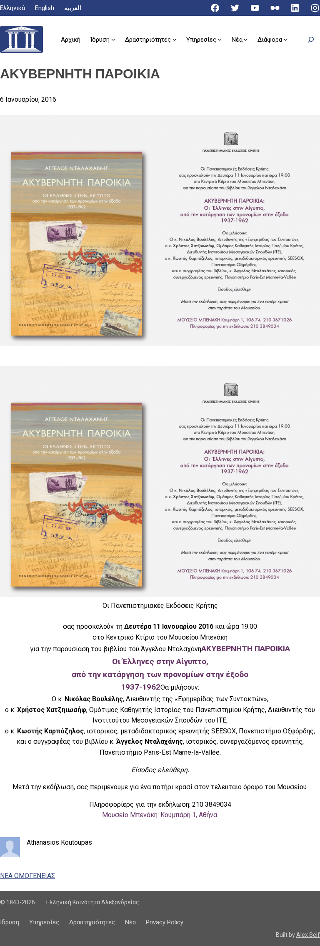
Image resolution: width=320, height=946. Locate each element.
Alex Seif (308, 934)
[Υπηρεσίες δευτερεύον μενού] (220, 39)
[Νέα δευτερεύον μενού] (246, 39)
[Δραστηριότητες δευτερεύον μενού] (174, 39)
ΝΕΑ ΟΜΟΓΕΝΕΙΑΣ (27, 876)
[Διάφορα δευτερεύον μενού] (286, 39)
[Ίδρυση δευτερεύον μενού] (113, 39)
